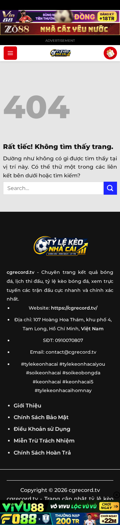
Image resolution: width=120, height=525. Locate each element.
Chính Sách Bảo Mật (41, 417)
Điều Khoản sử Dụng (42, 429)
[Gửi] (110, 188)
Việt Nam (92, 329)
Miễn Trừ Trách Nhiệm (44, 440)
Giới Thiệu (27, 405)
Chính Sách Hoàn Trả (42, 453)
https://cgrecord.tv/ (74, 308)
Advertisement (60, 40)
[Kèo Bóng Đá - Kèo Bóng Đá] (60, 53)
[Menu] (10, 53)
